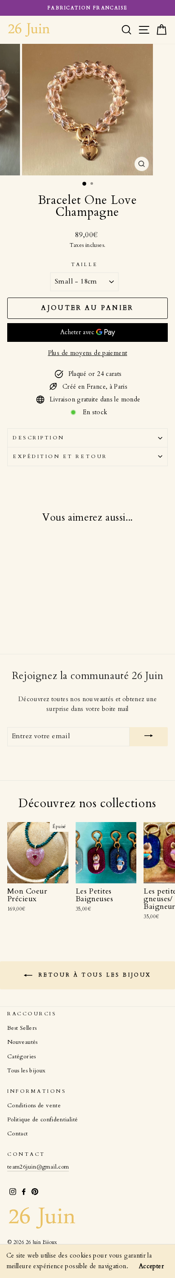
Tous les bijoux (26, 1071)
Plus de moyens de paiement (87, 353)
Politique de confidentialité (42, 1119)
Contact (17, 1134)
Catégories (21, 1056)
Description (39, 437)
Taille (84, 264)
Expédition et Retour (60, 456)
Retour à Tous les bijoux (93, 974)
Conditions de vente (34, 1105)
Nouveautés (22, 1042)
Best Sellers (22, 1028)
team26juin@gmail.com (38, 1167)
